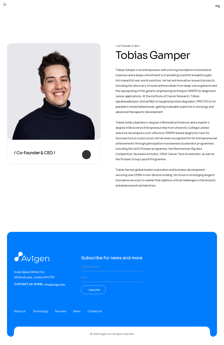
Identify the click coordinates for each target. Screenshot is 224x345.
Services (60, 311)
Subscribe (94, 289)
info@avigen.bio (54, 285)
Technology (40, 311)
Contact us (95, 311)
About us (20, 311)
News (76, 311)
